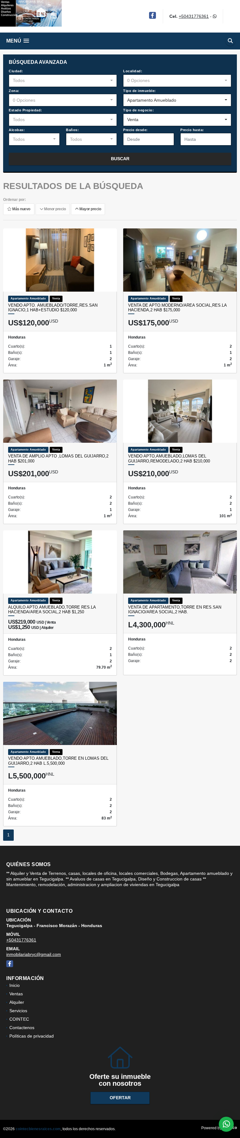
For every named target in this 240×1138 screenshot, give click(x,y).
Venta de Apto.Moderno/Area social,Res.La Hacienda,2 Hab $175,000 (177, 308)
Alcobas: (17, 130)
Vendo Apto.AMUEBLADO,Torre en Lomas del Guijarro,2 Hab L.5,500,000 (58, 761)
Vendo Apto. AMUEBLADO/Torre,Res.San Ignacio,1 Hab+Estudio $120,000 (53, 308)
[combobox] (63, 80)
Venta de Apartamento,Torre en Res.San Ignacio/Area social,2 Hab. (174, 610)
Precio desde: (135, 130)
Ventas (16, 993)
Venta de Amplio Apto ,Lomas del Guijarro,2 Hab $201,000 (58, 458)
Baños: (72, 130)
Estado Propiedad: (25, 110)
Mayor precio (89, 209)
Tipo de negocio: (138, 110)
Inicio (14, 985)
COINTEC (19, 1019)
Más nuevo (21, 209)
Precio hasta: (192, 130)
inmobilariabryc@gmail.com (33, 954)
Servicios (18, 1010)
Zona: (14, 91)
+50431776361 (194, 16)
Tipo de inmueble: (139, 91)
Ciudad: (16, 71)
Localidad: (132, 71)
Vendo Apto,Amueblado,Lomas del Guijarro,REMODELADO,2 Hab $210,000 (169, 458)
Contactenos (21, 1027)
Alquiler (16, 1002)
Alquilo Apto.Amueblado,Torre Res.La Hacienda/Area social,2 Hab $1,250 (52, 610)
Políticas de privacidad (31, 1035)
